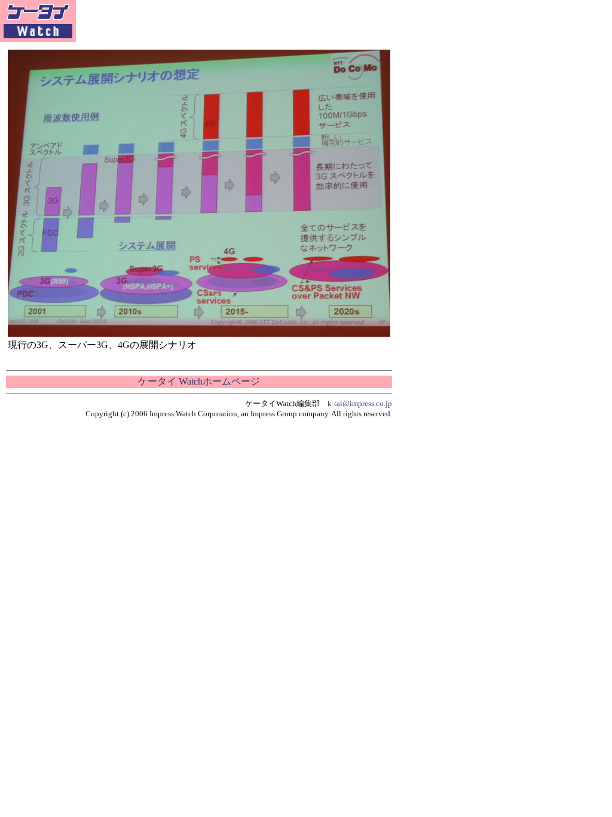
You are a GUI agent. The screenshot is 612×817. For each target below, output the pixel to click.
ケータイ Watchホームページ (199, 381)
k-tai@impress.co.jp (360, 403)
